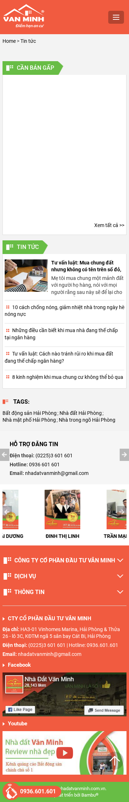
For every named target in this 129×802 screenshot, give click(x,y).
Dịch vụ (25, 576)
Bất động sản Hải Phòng (30, 413)
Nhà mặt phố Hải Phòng (29, 420)
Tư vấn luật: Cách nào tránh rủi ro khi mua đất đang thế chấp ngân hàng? (59, 357)
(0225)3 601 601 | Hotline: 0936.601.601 (73, 645)
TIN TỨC (28, 247)
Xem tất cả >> (109, 225)
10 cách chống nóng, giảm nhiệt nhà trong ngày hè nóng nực (64, 310)
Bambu (90, 795)
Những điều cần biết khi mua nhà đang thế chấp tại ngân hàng (61, 333)
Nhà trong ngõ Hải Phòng (87, 420)
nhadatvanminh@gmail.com (57, 473)
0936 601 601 (44, 464)
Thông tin (29, 592)
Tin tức (28, 41)
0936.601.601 (38, 791)
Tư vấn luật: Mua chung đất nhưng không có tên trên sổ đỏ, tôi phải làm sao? (86, 270)
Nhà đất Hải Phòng (80, 413)
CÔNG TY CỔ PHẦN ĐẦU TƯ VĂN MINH (64, 560)
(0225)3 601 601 (54, 455)
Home (9, 41)
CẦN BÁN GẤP (35, 67)
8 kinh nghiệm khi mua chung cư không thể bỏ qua (67, 377)
